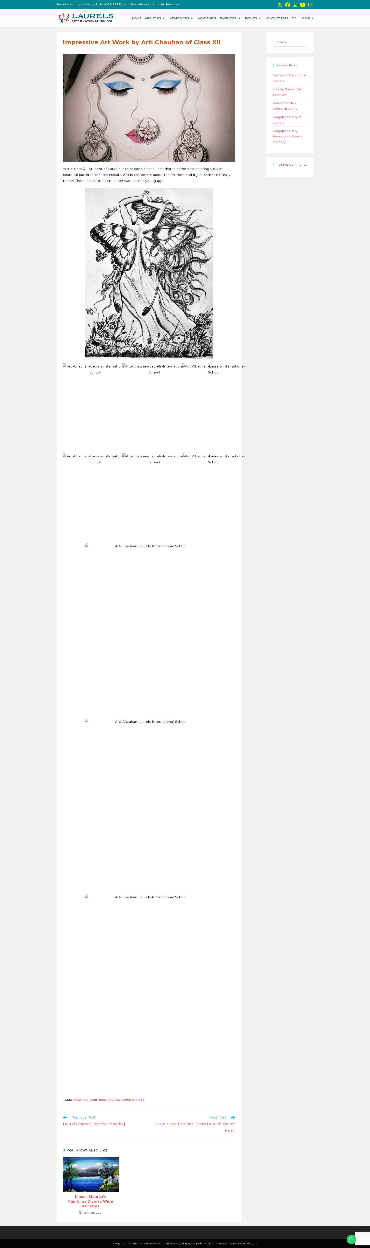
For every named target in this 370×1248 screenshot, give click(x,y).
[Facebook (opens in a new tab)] (288, 4)
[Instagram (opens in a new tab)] (295, 4)
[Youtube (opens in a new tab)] (303, 4)
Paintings (98, 1099)
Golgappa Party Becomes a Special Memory (288, 136)
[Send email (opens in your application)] (310, 4)
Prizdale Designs (245, 1243)
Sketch (113, 1099)
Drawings (81, 1099)
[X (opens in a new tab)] (280, 4)
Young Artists (133, 1099)
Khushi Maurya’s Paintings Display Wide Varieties (90, 1201)
